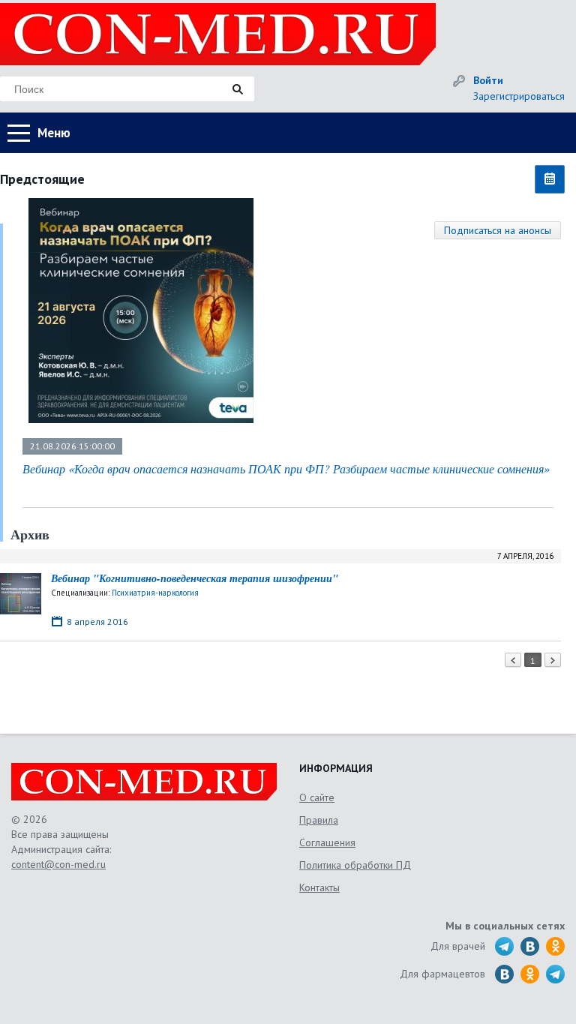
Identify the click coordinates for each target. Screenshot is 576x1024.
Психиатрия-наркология (155, 592)
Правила (318, 820)
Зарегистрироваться (519, 96)
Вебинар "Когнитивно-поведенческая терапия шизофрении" (194, 578)
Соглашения (327, 842)
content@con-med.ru (58, 864)
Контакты (319, 887)
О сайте (316, 797)
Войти (488, 80)
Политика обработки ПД (355, 865)
